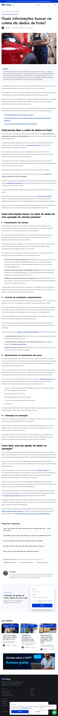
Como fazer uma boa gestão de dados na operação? (20, 124)
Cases (31, 693)
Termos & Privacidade (7, 705)
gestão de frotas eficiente (12, 495)
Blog (3, 11)
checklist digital (42, 470)
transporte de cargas (33, 145)
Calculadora (5, 701)
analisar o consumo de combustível (28, 332)
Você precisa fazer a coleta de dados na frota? (18, 115)
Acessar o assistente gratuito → (43, 1)
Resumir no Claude (42, 562)
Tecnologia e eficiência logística (12, 11)
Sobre (31, 691)
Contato (4, 703)
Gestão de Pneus (6, 691)
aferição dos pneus (46, 379)
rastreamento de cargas (18, 344)
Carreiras (32, 695)
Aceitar (20, 711)
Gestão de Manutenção (7, 695)
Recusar (38, 711)
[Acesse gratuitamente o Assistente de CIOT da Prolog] (29, 661)
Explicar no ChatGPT (11, 562)
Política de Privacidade (26, 708)
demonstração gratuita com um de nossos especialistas (32, 513)
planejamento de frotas (44, 196)
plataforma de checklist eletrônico (12, 511)
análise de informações (14, 183)
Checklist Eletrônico (6, 693)
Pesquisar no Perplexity (27, 562)
